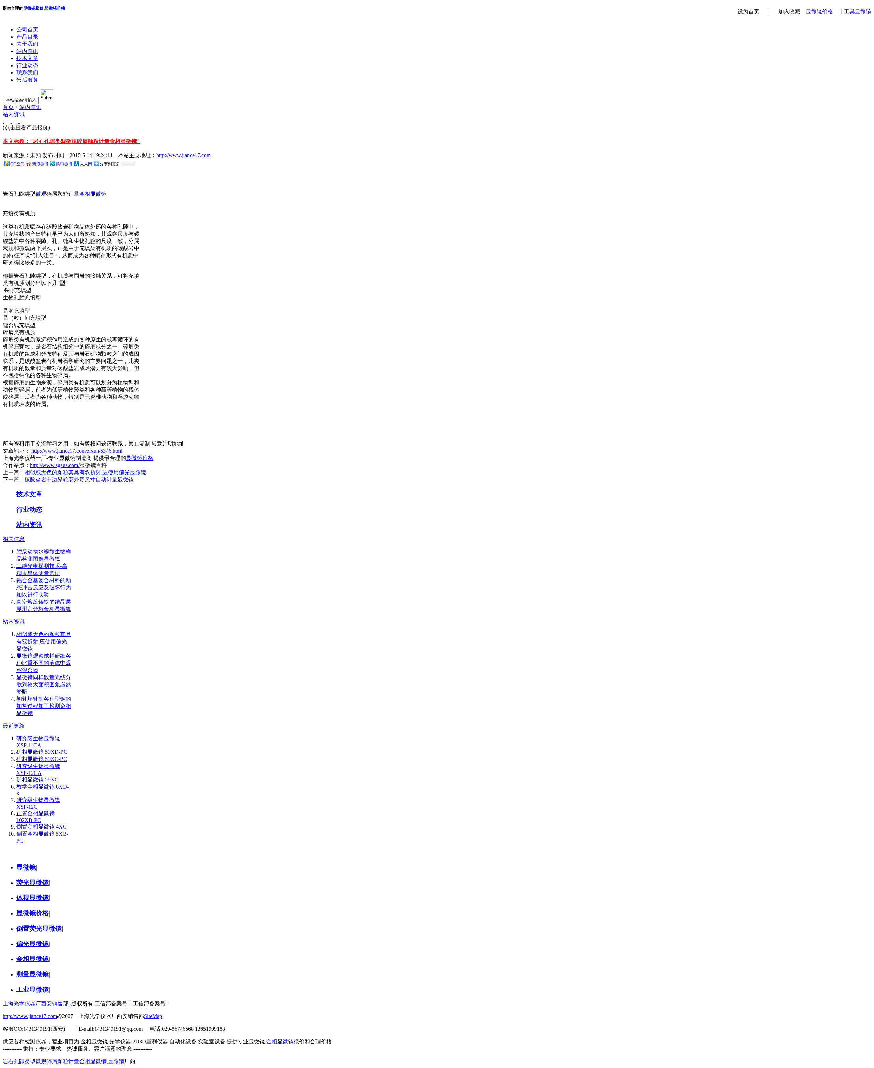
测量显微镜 (32, 974)
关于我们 (27, 44)
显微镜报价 (33, 8)
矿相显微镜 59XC (37, 779)
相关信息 (14, 539)
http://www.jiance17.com (183, 155)
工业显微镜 (32, 989)
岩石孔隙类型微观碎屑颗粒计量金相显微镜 (55, 1061)
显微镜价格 (819, 11)
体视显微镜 (32, 897)
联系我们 (27, 73)
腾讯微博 (64, 164)
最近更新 (14, 726)
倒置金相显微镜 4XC (41, 827)
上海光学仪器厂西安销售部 (36, 1004)
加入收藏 (786, 11)
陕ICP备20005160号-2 (196, 1004)
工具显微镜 (857, 11)
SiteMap (153, 1016)
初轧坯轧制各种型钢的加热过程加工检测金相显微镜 (43, 706)
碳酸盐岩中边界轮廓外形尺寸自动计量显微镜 (79, 479)
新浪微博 (40, 164)
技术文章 (27, 58)
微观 (41, 194)
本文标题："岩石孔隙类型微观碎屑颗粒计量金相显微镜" (71, 141)
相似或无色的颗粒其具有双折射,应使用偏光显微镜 (85, 472)
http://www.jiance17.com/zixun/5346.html (76, 451)
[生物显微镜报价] (3, 121)
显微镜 (26, 867)
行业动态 (27, 65)
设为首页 (748, 11)
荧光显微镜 (32, 882)
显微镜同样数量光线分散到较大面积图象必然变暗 (43, 684)
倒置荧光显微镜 (39, 928)
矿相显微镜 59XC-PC (41, 759)
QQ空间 (17, 164)
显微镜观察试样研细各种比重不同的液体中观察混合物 (43, 663)
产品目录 (27, 37)
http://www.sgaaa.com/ (55, 465)
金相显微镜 (93, 194)
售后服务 (27, 80)
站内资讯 (27, 51)
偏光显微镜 (32, 943)
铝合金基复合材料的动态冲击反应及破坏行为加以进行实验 (43, 587)
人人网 (86, 164)
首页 (8, 107)
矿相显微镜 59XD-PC (41, 752)
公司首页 (27, 29)
